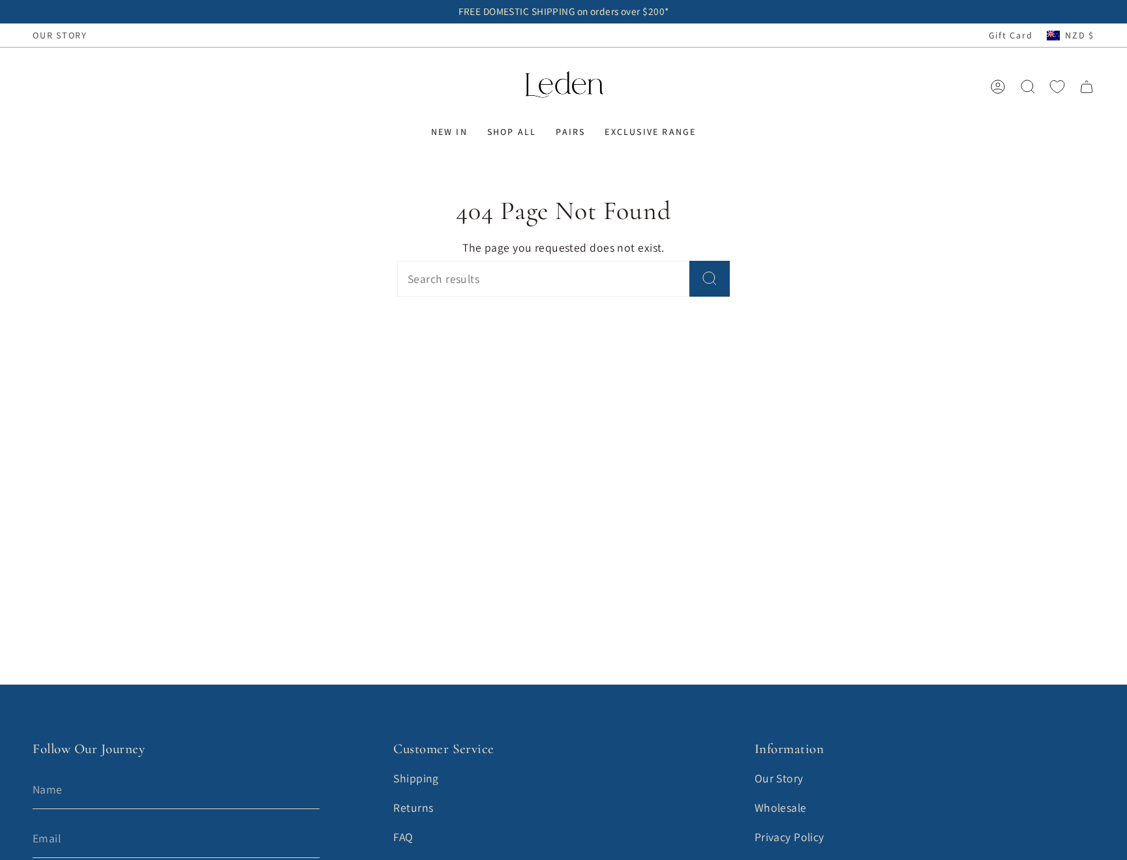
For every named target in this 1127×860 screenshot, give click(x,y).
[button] (449, 132)
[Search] (709, 279)
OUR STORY (60, 35)
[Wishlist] (1057, 86)
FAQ (403, 836)
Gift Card (1011, 35)
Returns (413, 807)
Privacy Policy (789, 836)
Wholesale (781, 807)
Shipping (416, 778)
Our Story (779, 778)
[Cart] (1087, 87)
